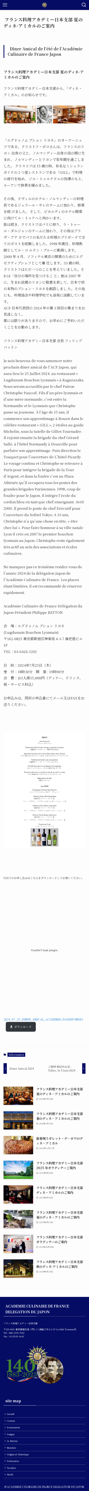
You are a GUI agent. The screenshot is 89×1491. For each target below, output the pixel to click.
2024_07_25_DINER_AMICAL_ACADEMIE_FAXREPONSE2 (43, 1019)
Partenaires (13, 1461)
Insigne (10, 1434)
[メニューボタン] (5, 5)
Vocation (11, 1467)
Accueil (10, 1414)
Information (16, 1054)
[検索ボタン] (84, 5)
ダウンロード (23, 1027)
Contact (11, 1420)
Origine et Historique (18, 1454)
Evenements (13, 1427)
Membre (11, 1447)
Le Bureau (12, 1440)
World (10, 1474)
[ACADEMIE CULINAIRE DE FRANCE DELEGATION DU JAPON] (45, 5)
